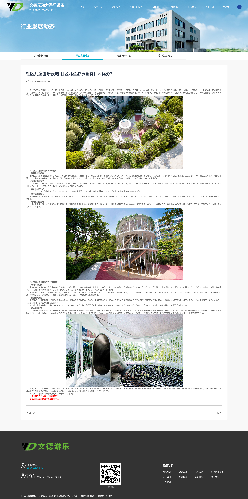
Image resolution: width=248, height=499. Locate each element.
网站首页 (167, 472)
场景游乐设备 (136, 7)
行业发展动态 (83, 55)
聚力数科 (109, 496)
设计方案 (98, 7)
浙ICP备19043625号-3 (89, 496)
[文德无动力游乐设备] (45, 447)
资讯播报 (192, 7)
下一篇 (216, 413)
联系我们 (227, 7)
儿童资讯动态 (124, 55)
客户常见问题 (165, 55)
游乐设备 (116, 7)
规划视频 (174, 7)
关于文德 (209, 7)
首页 (83, 7)
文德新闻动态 (41, 55)
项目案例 (156, 7)
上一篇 (32, 413)
